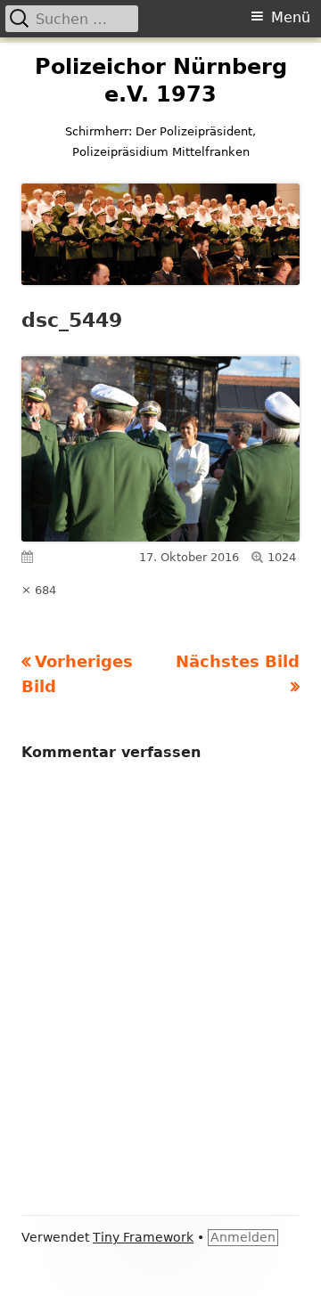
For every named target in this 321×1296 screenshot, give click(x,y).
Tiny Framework (143, 1237)
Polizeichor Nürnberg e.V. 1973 (161, 80)
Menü (290, 17)
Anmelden (243, 1237)
